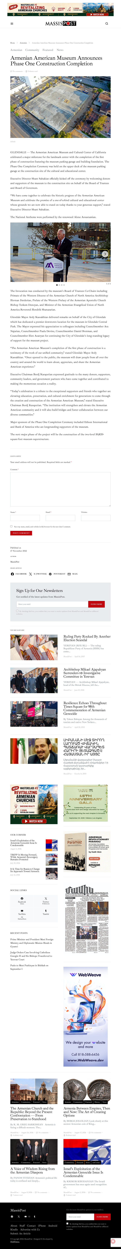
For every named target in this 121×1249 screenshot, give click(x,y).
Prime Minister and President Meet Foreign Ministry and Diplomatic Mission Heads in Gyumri (31, 943)
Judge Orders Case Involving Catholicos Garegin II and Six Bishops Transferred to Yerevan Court (31, 956)
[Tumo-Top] (60, 9)
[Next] (105, 254)
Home (12, 43)
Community (32, 50)
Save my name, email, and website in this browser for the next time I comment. (42, 527)
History (97, 1102)
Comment (14, 469)
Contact (31, 1225)
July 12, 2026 (15, 875)
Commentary (26, 1102)
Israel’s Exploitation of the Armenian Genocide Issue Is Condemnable (23, 843)
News (60, 50)
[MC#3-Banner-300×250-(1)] (34, 804)
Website (84, 512)
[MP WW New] (85, 1016)
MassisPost (14, 562)
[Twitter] (19, 1216)
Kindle (14, 1229)
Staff (22, 1225)
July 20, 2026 (15, 863)
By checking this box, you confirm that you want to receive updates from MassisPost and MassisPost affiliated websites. (57, 612)
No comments (18, 71)
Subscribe (96, 604)
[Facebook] (12, 1216)
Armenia (68, 1102)
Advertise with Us (30, 1229)
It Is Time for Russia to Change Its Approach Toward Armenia (25, 870)
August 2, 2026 (15, 849)
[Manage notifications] (113, 1241)
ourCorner (96, 1162)
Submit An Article (20, 1233)
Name (13, 512)
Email (48, 512)
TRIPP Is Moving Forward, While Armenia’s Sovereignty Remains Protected (24, 857)
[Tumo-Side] (85, 803)
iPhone (42, 1225)
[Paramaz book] (87, 851)
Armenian (23, 43)
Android (52, 1225)
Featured (47, 50)
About (13, 1225)
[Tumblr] (34, 1216)
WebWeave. (14, 1242)
